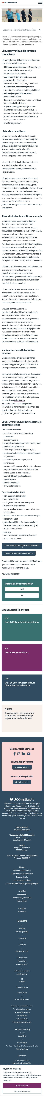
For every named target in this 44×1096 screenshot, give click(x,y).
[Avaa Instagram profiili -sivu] (18, 753)
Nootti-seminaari (22, 987)
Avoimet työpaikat (22, 932)
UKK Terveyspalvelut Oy (22, 1030)
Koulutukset (22, 894)
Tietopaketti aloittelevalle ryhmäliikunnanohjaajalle (21, 42)
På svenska (22, 911)
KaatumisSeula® (22, 958)
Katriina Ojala (22, 567)
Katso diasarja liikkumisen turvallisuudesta (22, 545)
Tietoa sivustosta (22, 1019)
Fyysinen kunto (22, 877)
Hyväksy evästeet (22, 1086)
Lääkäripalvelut (22, 974)
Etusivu (4, 36)
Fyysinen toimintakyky (22, 870)
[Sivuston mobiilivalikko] (40, 2)
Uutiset (22, 1033)
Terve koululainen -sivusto (22, 1009)
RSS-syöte (22, 782)
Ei (22, 595)
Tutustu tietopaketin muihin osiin (17, 553)
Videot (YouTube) (22, 1049)
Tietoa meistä (22, 901)
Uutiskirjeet (22, 1036)
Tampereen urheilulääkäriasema (22, 1006)
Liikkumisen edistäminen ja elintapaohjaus (19, 30)
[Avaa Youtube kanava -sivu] (29, 753)
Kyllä (22, 589)
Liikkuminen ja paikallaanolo (22, 874)
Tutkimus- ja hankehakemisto (22, 1022)
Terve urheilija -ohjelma (22, 1012)
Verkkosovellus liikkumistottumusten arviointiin (22, 1046)
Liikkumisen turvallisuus (22, 880)
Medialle (22, 981)
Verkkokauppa (22, 1043)
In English (22, 908)
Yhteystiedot (22, 1056)
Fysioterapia (22, 938)
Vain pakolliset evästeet (22, 1091)
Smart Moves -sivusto (22, 999)
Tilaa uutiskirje (21, 767)
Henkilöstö (22, 945)
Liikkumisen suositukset (22, 971)
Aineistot (22, 891)
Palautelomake (22, 993)
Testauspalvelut (22, 1016)
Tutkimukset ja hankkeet (22, 897)
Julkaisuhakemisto (22, 951)
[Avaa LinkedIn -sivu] (23, 753)
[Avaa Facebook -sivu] (14, 753)
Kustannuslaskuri (22, 964)
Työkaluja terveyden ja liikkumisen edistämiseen (21, 39)
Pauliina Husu (8, 567)
